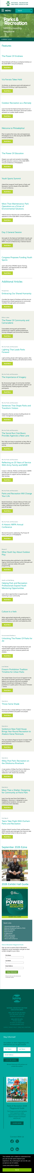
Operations (5, 701)
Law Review (5, 666)
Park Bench (5, 818)
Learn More (17, 1123)
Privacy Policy (13, 1027)
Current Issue (6, 39)
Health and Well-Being (8, 580)
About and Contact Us (11, 938)
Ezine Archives (8, 931)
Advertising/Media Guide (11, 926)
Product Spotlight (9, 937)
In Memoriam (8, 933)
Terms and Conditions (24, 1027)
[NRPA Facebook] (12, 1142)
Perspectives (5, 290)
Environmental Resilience (9, 635)
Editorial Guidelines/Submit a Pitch (14, 928)
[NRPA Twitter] (17, 1142)
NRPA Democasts (9, 935)
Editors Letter (5, 317)
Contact (6, 1027)
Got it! (17, 1170)
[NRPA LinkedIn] (17, 1150)
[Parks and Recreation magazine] (15, 880)
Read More (7, 67)
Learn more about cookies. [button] (11, 1165)
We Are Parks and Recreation (10, 346)
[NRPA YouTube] (12, 1150)
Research (4, 549)
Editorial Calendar (9, 930)
